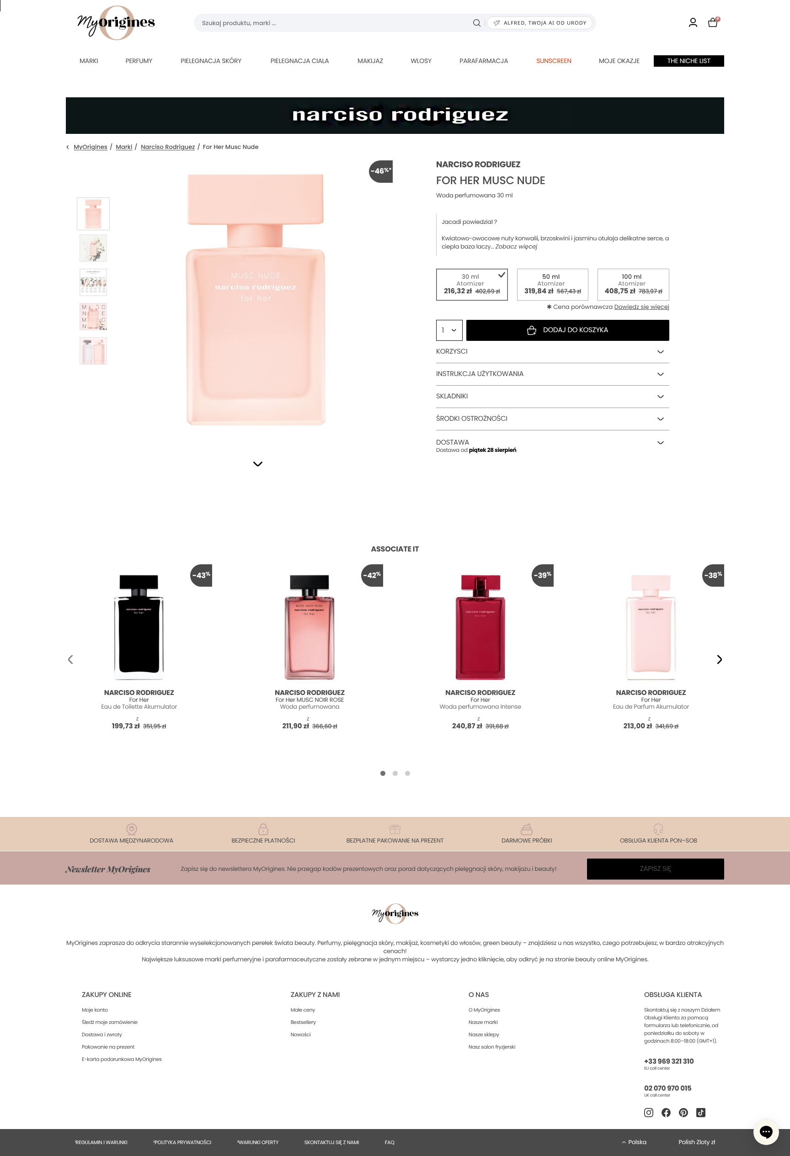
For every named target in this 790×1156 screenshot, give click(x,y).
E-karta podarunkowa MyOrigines (122, 1059)
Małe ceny (303, 1009)
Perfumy (139, 60)
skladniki (452, 396)
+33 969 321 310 (669, 1062)
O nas (479, 995)
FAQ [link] (390, 1142)
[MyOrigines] (116, 22)
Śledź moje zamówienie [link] (110, 1022)
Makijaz (370, 60)
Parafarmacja (483, 60)
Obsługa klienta (673, 995)
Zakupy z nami (315, 995)
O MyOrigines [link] (484, 1009)
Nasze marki (483, 1022)
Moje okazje (619, 60)
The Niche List (688, 60)
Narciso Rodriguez (168, 147)
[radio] (472, 285)
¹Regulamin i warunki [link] (101, 1142)
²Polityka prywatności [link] (182, 1142)
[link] (693, 23)
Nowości (301, 1034)
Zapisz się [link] (656, 869)
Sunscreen (553, 60)
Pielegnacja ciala (300, 60)
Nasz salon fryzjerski (492, 1046)
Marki (89, 60)
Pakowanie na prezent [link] (108, 1046)
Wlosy (421, 60)
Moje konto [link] (95, 1009)
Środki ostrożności (471, 419)
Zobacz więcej (517, 247)
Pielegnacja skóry (211, 60)
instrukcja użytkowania (479, 374)
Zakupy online (107, 995)
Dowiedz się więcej (641, 306)
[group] (255, 297)
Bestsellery (303, 1022)
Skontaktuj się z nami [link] (331, 1142)
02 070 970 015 (667, 1089)
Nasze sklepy (484, 1034)
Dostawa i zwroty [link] (102, 1034)
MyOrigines (90, 147)
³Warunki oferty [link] (257, 1142)
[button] (258, 464)
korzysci (451, 351)
